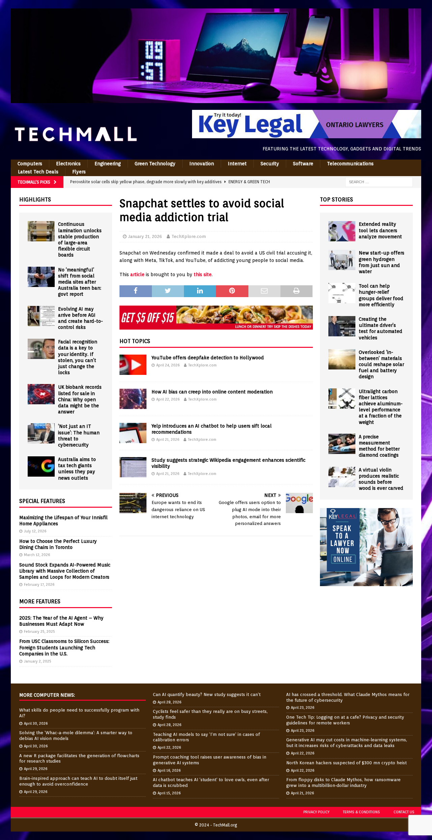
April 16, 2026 (169, 770)
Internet (237, 163)
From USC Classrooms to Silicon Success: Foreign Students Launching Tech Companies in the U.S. (64, 647)
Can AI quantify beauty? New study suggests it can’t (207, 694)
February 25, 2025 (39, 631)
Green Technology (155, 163)
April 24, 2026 (168, 365)
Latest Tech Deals (38, 171)
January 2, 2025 (37, 661)
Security (270, 163)
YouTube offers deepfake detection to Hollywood (208, 357)
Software (303, 163)
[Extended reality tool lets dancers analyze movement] (341, 231)
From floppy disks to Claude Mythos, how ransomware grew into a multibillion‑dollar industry (343, 782)
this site (203, 274)
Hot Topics (134, 341)
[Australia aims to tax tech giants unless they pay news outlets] (41, 466)
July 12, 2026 (35, 531)
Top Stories (336, 199)
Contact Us (404, 812)
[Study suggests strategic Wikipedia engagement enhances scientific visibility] (132, 467)
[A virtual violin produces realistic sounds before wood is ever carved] (341, 477)
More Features (39, 601)
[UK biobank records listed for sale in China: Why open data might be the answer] (41, 394)
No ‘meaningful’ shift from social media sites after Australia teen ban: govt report (79, 282)
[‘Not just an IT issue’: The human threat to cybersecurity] (41, 433)
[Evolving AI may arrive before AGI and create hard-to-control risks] (41, 316)
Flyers (79, 171)
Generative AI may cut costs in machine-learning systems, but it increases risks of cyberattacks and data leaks (346, 742)
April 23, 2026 (302, 707)
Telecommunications (350, 163)
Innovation (201, 163)
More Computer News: (47, 695)
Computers (30, 163)
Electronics (68, 163)
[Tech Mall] (216, 99)
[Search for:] (379, 181)
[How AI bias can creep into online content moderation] (132, 399)
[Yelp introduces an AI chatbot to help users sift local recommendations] (132, 433)
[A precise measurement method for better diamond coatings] (341, 444)
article (137, 274)
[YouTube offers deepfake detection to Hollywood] (132, 365)
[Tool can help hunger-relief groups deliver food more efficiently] (341, 293)
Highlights (35, 199)
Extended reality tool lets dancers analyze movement (380, 230)
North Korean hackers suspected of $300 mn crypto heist (346, 762)
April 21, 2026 (167, 439)
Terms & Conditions (361, 812)
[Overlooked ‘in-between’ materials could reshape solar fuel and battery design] (341, 359)
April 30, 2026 (36, 723)
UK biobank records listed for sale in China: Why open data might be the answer (80, 399)
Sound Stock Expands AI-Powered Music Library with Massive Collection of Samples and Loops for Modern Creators (64, 571)
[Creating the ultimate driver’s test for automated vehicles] (341, 326)
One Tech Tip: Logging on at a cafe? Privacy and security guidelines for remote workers (345, 720)
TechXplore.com (188, 236)
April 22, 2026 (168, 399)
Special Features (42, 501)
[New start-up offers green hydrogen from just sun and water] (341, 260)
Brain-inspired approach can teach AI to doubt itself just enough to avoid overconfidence (78, 781)
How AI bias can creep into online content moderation (212, 391)
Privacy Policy (316, 812)
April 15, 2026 (169, 793)
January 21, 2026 (145, 236)
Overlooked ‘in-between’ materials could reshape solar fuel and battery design (381, 365)
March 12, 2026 (37, 554)
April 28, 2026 (169, 702)
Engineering (107, 163)
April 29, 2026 (35, 768)
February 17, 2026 (39, 584)
